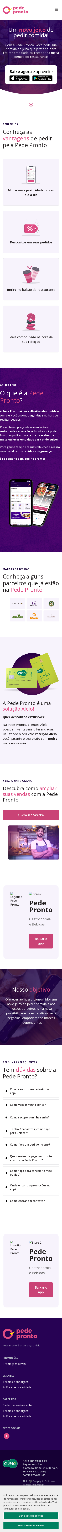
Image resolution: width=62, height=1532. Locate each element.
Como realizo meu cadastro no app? (30, 1091)
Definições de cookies (31, 1515)
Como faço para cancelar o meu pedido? (31, 1172)
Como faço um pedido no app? (30, 1144)
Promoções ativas (14, 1364)
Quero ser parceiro (31, 815)
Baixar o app (41, 941)
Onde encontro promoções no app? (30, 1187)
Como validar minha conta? (28, 1105)
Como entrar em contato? (27, 1201)
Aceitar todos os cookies (30, 1525)
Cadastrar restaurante (17, 1405)
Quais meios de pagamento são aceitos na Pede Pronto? (31, 1158)
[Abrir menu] (56, 10)
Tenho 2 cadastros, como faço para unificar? (30, 1131)
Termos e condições (16, 1382)
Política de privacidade (17, 1387)
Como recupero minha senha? (30, 1117)
